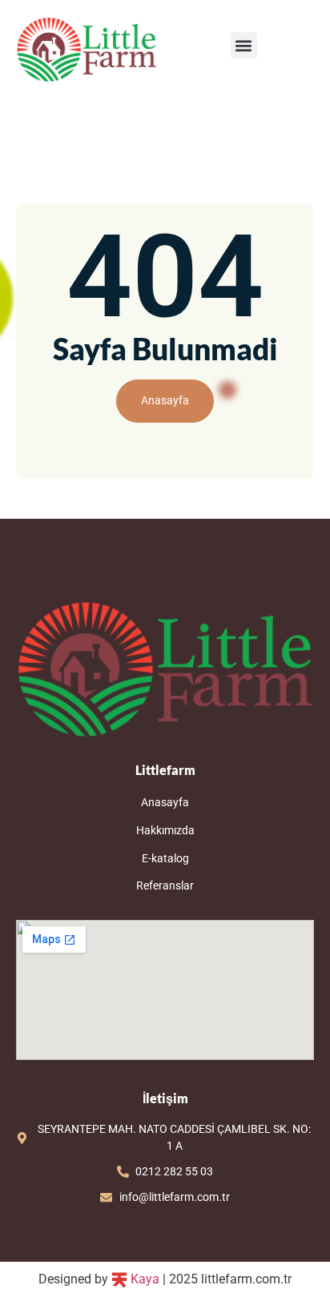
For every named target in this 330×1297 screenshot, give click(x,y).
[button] (244, 45)
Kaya (143, 1279)
